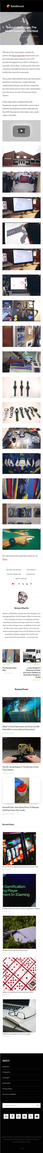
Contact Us (6, 1072)
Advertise (5, 1067)
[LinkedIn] (27, 584)
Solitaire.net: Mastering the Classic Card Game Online (17, 992)
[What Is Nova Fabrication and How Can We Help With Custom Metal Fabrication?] (21, 709)
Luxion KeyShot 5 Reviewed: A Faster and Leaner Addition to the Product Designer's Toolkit (32, 672)
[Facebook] (19, 584)
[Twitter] (23, 584)
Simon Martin (12, 36)
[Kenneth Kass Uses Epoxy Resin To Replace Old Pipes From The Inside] (21, 790)
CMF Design (31, 570)
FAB (21, 21)
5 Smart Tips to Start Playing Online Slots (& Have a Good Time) (20, 867)
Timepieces (30, 574)
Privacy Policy (7, 1089)
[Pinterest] (31, 584)
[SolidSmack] (15, 6)
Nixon (4, 559)
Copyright (5, 1078)
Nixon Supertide (18, 55)
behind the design (13, 570)
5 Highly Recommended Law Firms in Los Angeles (16, 1034)
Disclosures (6, 1083)
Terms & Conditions (9, 1094)
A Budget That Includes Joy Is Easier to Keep (15, 950)
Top (22, 1148)
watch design (21, 578)
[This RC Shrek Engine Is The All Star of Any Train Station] (21, 750)
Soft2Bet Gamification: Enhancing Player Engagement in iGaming (21, 908)
